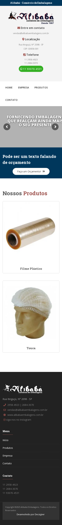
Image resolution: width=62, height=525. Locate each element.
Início (5, 440)
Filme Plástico (31, 269)
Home (9, 87)
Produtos (41, 87)
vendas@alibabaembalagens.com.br (31, 33)
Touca (31, 348)
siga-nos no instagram (18, 419)
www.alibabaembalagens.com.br (25, 414)
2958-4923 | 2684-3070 (20, 404)
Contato (11, 99)
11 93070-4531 (32, 69)
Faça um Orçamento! (29, 171)
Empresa (23, 87)
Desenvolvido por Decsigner (31, 514)
